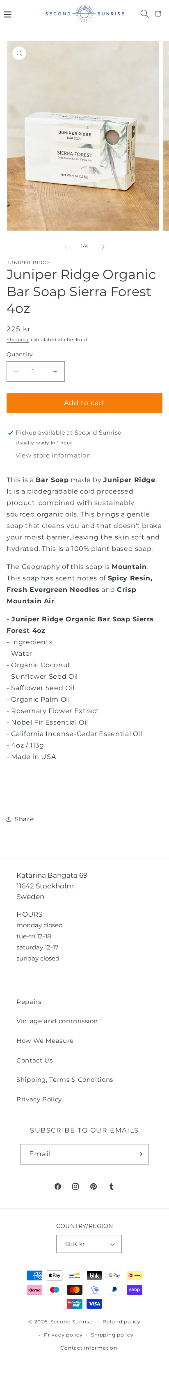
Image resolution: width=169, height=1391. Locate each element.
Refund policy (122, 1322)
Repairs (28, 1002)
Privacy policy (63, 1335)
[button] (7, 13)
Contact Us (34, 1060)
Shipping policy (112, 1335)
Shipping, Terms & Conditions (64, 1079)
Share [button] (24, 819)
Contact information (88, 1348)
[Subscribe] (138, 1154)
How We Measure (45, 1040)
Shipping (18, 339)
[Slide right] (103, 247)
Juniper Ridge (28, 262)
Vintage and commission (57, 1021)
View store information (53, 455)
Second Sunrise (71, 1322)
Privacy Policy (39, 1099)
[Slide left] (66, 247)
